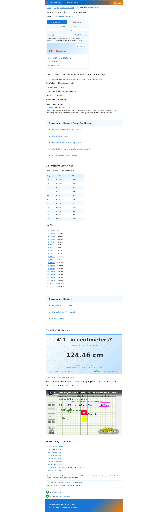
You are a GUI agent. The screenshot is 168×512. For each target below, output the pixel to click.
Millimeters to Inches (55, 458)
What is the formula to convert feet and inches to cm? (71, 149)
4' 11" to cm (52, 286)
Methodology (58, 504)
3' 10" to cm (52, 251)
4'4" (48, 211)
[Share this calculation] (84, 354)
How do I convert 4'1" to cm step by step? (66, 142)
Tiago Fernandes (64, 496)
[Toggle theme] (115, 3)
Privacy (73, 504)
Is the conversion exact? (60, 318)
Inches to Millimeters (55, 455)
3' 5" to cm (51, 236)
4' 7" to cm (51, 275)
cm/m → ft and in (56, 22)
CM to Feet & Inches (54, 449)
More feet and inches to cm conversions (60, 377)
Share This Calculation (57, 330)
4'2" (48, 203)
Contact (66, 504)
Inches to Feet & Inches (56, 446)
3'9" (48, 184)
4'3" (48, 207)
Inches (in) (73, 26)
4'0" (48, 195)
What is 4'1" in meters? (60, 136)
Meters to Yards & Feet (55, 461)
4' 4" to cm (51, 266)
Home (49, 8)
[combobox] (86, 3)
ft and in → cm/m (77, 22)
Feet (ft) (62, 26)
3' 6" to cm (51, 239)
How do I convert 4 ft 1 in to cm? (63, 312)
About (51, 504)
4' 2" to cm (51, 260)
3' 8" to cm (51, 245)
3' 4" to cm (51, 233)
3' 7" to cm (51, 242)
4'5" (48, 215)
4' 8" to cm (51, 277)
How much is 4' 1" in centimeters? (64, 305)
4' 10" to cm (52, 283)
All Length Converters (55, 470)
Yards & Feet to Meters (55, 464)
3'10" (48, 187)
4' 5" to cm (51, 269)
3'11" (48, 191)
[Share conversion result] (84, 46)
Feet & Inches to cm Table (56, 467)
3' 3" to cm (51, 230)
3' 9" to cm (51, 248)
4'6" (48, 219)
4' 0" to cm (51, 257)
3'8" (48, 180)
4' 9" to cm (51, 280)
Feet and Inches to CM (67, 8)
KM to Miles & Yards (54, 452)
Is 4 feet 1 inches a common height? (64, 155)
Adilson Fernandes (58, 492)
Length (56, 8)
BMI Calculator (82, 35)
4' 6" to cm (51, 272)
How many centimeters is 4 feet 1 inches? (66, 130)
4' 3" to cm (51, 263)
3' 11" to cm (52, 254)
